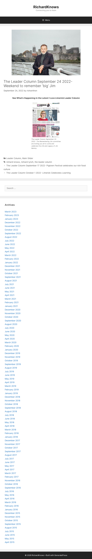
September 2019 (13, 364)
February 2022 (12, 259)
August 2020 (11, 324)
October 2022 (11, 230)
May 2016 (9, 495)
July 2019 (9, 371)
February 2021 (12, 302)
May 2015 (9, 538)
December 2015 (12, 513)
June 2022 (10, 244)
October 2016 (11, 484)
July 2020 (9, 328)
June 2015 (10, 535)
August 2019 (11, 368)
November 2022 (12, 226)
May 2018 (9, 422)
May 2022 (9, 248)
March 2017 (10, 473)
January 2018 (11, 437)
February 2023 (12, 215)
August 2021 (11, 280)
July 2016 (9, 491)
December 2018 (12, 397)
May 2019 (9, 379)
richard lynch (27, 162)
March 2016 (10, 502)
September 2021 (13, 277)
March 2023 (10, 211)
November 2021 (12, 270)
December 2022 (12, 222)
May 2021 (9, 291)
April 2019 (9, 382)
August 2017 (11, 455)
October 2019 (11, 360)
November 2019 (12, 357)
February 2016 (12, 506)
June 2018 (10, 418)
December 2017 (12, 440)
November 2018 (12, 400)
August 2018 (11, 411)
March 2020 (10, 342)
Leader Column (13, 158)
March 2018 (10, 429)
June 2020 (10, 331)
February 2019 (12, 389)
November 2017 (12, 444)
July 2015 (9, 531)
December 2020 (12, 310)
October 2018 (11, 404)
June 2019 (10, 375)
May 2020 (9, 335)
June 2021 (10, 288)
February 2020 (12, 346)
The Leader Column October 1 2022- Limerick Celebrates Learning (38, 173)
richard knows (13, 162)
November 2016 (12, 480)
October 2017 (11, 448)
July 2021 (9, 284)
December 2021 (12, 266)
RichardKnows (46, 7)
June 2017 (10, 462)
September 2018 (13, 408)
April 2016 (9, 498)
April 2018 (9, 426)
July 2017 (9, 459)
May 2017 (9, 466)
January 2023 (11, 219)
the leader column (43, 162)
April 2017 (9, 469)
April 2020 (10, 339)
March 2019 (10, 386)
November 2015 (12, 517)
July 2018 (9, 415)
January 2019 (11, 393)
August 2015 (11, 527)
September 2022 (13, 233)
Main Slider (27, 158)
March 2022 (10, 255)
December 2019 (12, 353)
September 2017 (13, 451)
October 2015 (11, 520)
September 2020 (13, 320)
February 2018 (12, 433)
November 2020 (12, 313)
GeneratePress (60, 555)
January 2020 (11, 350)
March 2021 (10, 299)
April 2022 (10, 251)
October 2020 (11, 317)
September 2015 (13, 524)
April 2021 (9, 295)
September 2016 (13, 488)
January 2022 (11, 262)
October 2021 (11, 273)
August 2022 (11, 237)
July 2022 (9, 241)
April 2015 (9, 542)
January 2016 (11, 509)
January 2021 (11, 306)
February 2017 (12, 477)
